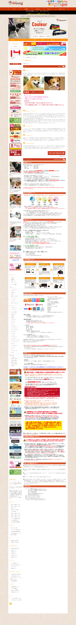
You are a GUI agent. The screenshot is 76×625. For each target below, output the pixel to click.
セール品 (12, 277)
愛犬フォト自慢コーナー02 (15, 504)
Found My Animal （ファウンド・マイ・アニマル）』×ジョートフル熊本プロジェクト (16, 577)
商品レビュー (49, 9)
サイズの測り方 (13, 511)
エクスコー (13, 322)
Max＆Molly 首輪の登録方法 (15, 531)
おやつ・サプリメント (14, 303)
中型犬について (26, 63)
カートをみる (65, 6)
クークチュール (13, 326)
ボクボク (12, 343)
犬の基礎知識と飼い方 (29, 57)
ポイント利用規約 (14, 588)
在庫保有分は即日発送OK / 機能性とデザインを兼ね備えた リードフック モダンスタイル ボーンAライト (15, 223)
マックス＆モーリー (14, 345)
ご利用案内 (26, 9)
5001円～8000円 (14, 362)
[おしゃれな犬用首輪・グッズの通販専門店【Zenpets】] (15, 5)
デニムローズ (13, 331)
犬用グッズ (43, 39)
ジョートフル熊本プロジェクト (16, 598)
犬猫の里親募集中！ (14, 580)
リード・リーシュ (23, 39)
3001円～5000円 (14, 360)
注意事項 (11, 525)
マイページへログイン (59, 6)
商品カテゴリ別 (62, 9)
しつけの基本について (14, 563)
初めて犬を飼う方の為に (15, 548)
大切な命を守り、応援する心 (15, 571)
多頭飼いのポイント (14, 557)
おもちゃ (12, 294)
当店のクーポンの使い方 (15, 542)
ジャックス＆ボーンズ (14, 329)
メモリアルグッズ (14, 307)
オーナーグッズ (62, 39)
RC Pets (12, 317)
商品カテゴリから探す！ (15, 509)
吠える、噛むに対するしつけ (16, 564)
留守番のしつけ (13, 568)
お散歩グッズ (13, 292)
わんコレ (12, 352)
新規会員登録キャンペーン (15, 586)
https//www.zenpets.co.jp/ (33, 494)
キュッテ (12, 324)
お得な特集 (12, 584)
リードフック (13, 299)
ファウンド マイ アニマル (15, 340)
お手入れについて (14, 555)
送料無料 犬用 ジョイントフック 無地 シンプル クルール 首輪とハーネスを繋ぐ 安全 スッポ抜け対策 (15, 239)
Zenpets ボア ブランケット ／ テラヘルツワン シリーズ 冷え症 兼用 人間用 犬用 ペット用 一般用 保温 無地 (15, 190)
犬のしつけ (12, 560)
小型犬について (13, 550)
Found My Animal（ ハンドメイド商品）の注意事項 (15, 534)
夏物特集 (12, 279)
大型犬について (13, 553)
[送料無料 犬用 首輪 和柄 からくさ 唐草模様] (15, 172)
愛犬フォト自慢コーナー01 (15, 513)
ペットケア (13, 301)
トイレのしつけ (13, 566)
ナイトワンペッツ (14, 336)
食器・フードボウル (14, 296)
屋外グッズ (53, 39)
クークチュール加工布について (16, 529)
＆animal (12, 315)
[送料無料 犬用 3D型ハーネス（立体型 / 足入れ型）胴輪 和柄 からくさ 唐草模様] (15, 204)
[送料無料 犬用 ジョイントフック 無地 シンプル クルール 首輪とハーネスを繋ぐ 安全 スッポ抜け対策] (15, 237)
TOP (14, 9)
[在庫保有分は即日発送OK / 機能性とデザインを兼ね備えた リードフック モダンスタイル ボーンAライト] (15, 220)
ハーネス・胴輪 (33, 39)
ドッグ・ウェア (13, 289)
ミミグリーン (13, 347)
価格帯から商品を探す (14, 540)
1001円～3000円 (14, 358)
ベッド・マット (13, 297)
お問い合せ (38, 9)
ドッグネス (13, 333)
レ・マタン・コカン (14, 350)
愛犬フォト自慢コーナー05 (15, 516)
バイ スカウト (13, 338)
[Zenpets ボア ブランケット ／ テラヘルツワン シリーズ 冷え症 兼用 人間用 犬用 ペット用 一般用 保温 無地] (15, 188)
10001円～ (13, 365)
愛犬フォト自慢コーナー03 (15, 506)
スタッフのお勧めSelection (15, 518)
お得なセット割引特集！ (15, 590)
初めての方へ (12, 501)
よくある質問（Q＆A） (15, 520)
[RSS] (11, 604)
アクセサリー (13, 290)
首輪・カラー (13, 39)
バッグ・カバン (13, 309)
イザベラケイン (13, 319)
